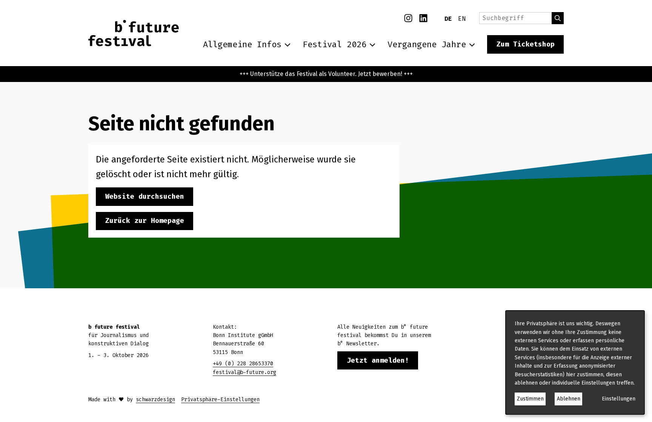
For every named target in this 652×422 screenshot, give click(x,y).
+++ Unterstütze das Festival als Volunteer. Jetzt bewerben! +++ (326, 73)
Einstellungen (618, 399)
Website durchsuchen (144, 196)
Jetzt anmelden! (378, 360)
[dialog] (575, 362)
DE (448, 19)
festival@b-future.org (244, 372)
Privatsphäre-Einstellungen (220, 399)
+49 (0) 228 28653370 (243, 363)
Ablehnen (568, 399)
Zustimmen (530, 399)
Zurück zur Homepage (144, 220)
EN (462, 19)
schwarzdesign (155, 399)
